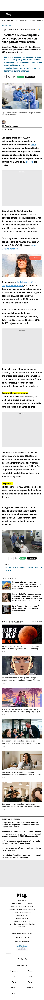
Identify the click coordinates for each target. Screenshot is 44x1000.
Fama (14, 982)
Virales (13, 988)
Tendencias (22, 567)
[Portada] (22, 898)
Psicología (32, 20)
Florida (3, 20)
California (10, 20)
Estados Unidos (35, 567)
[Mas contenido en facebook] (18, 959)
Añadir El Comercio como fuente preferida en (22, 29)
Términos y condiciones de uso (22, 933)
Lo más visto (9, 579)
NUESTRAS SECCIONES (22, 965)
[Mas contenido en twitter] (22, 959)
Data (30, 976)
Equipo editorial (22, 900)
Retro (30, 982)
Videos (30, 971)
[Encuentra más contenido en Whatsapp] (13, 76)
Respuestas (14, 971)
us (14, 976)
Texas (16, 20)
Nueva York (23, 20)
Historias (7, 567)
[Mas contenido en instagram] (26, 959)
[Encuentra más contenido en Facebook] (4, 76)
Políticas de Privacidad (22, 937)
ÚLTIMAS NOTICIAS (11, 819)
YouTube (9, 571)
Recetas (30, 988)
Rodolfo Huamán (11, 126)
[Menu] (4, 14)
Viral (15, 567)
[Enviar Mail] (3, 126)
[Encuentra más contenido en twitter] (8, 76)
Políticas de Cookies (22, 941)
